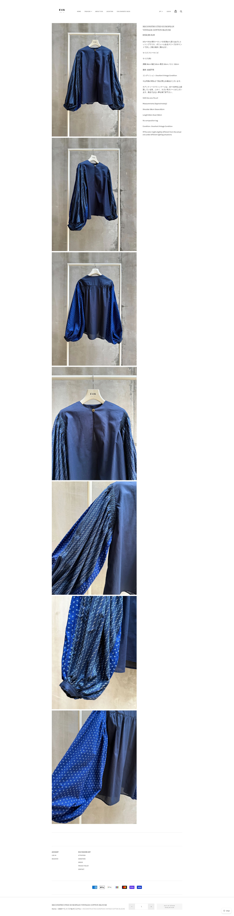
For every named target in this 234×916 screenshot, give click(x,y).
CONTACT (81, 869)
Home (54, 909)
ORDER (80, 862)
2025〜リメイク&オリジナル (69, 909)
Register (55, 859)
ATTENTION (81, 855)
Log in (54, 855)
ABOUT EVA (99, 11)
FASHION (88, 11)
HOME (79, 11)
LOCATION (110, 11)
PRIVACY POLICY (83, 866)
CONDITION (81, 859)
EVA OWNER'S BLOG (123, 11)
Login (169, 11)
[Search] (181, 12)
